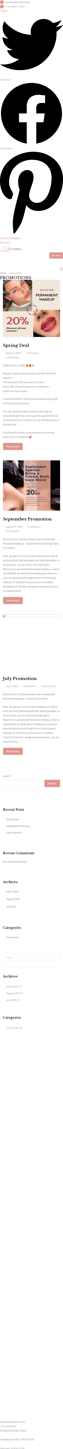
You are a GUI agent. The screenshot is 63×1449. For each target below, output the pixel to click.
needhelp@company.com (17, 2)
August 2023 (13, 899)
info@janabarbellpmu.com (12, 1421)
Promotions (33, 353)
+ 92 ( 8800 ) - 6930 (15, 6)
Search (7, 776)
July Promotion (14, 832)
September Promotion (18, 826)
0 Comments (12, 357)
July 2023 (11, 906)
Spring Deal (12, 819)
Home (3, 273)
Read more (13, 446)
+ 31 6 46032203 (8, 1426)
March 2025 (12, 891)
